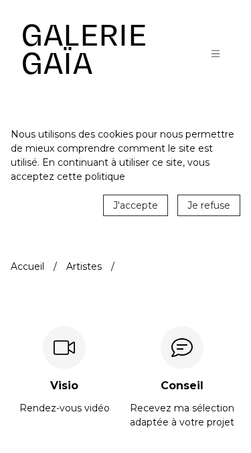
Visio (64, 386)
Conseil (182, 386)
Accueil (27, 266)
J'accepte (135, 205)
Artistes (84, 266)
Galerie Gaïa (84, 49)
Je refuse (208, 205)
